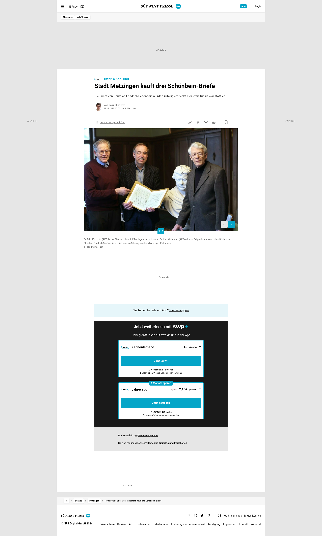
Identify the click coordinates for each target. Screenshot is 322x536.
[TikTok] (202, 515)
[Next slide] (231, 224)
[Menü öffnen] (62, 6)
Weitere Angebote (148, 435)
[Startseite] (66, 500)
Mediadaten (161, 524)
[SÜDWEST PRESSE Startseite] (161, 6)
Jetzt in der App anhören (112, 122)
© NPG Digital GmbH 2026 (77, 523)
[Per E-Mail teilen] (206, 122)
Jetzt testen (161, 360)
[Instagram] (188, 515)
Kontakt (243, 524)
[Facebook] (208, 515)
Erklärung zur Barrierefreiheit (188, 524)
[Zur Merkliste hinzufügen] (225, 122)
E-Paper (73, 6)
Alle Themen (82, 17)
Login (258, 6)
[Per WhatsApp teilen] (214, 122)
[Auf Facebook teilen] (198, 122)
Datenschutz (144, 524)
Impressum (229, 524)
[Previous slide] (224, 224)
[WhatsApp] (195, 515)
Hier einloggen (179, 310)
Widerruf (256, 524)
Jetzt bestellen (161, 402)
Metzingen (68, 17)
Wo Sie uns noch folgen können (242, 515)
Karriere (121, 524)
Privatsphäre (107, 524)
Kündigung (213, 524)
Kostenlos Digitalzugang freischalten (167, 443)
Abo (243, 6)
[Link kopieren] (190, 122)
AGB (131, 524)
